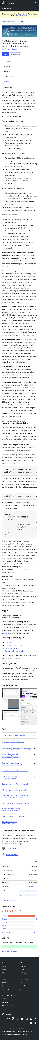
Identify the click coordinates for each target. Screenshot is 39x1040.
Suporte (6, 81)
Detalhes (7, 61)
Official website (10, 642)
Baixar (5, 54)
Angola (8, 1014)
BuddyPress (7, 1005)
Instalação (7, 71)
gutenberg (23, 895)
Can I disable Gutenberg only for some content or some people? (13, 742)
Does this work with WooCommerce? (15, 784)
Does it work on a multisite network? (15, 771)
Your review (6, 932)
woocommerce (32, 895)
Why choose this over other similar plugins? (9, 823)
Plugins (22, 970)
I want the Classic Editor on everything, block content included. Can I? (15, 796)
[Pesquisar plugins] (22, 22)
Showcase (24, 963)
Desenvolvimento (10, 76)
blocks (22, 891)
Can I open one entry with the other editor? (9, 777)
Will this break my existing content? (14, 790)
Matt (4, 999)
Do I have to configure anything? (13, 735)
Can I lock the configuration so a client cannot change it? (12, 764)
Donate (24, 986)
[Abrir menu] (36, 3)
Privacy (4, 973)
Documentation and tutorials (15, 651)
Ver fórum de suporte (9, 951)
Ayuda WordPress (12, 855)
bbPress (6, 1002)
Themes (23, 966)
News (4, 966)
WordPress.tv (7, 989)
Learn (4, 979)
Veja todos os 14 (32, 886)
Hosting (4, 970)
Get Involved (25, 979)
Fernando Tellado (11, 49)
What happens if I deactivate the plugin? (16, 803)
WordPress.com (8, 995)
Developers (6, 986)
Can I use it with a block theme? (13, 816)
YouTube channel (11, 648)
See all (35, 932)
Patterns (23, 973)
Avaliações (7, 66)
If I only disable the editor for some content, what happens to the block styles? (12, 756)
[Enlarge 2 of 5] (16, 702)
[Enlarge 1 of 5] (16, 691)
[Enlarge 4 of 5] (34, 691)
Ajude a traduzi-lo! (22, 15)
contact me (6, 633)
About (4, 963)
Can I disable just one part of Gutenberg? (16, 749)
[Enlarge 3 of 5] (16, 713)
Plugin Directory (7, 8)
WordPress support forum (14, 645)
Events (22, 982)
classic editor (29, 891)
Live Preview (15, 54)
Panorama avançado (9, 900)
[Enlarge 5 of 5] (34, 702)
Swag (23, 989)
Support (4, 982)
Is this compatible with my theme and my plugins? (11, 809)
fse (35, 891)
